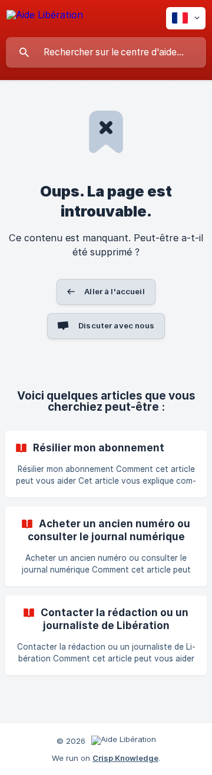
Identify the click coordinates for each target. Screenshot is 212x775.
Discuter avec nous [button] (116, 325)
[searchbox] (106, 52)
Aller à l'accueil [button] (114, 291)
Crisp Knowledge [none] (125, 758)
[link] (106, 464)
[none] (44, 16)
